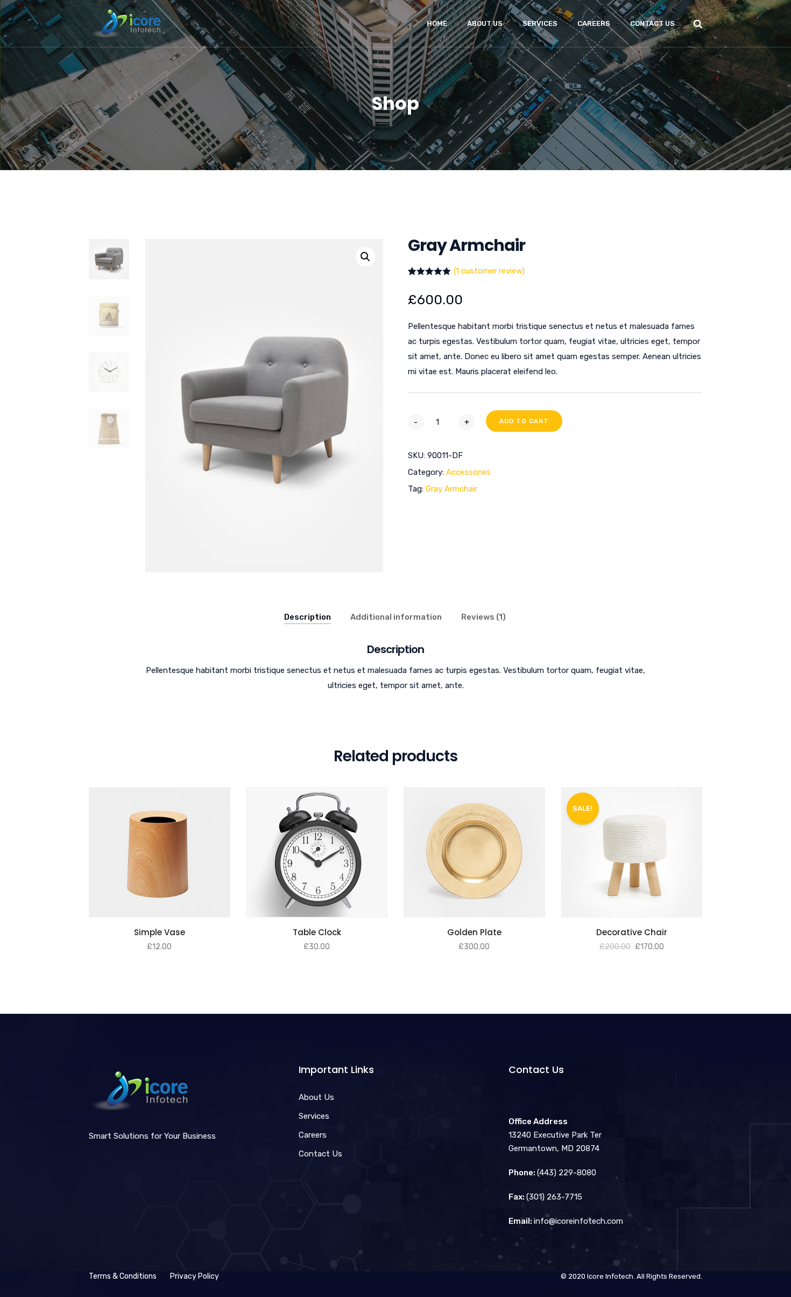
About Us (485, 23)
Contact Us (652, 23)
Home (437, 23)
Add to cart (524, 421)
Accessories (468, 472)
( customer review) (489, 271)
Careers (593, 23)
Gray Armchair (451, 489)
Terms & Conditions (123, 1276)
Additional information (396, 617)
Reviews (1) (483, 617)
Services (539, 23)
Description (307, 617)
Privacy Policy (194, 1276)
